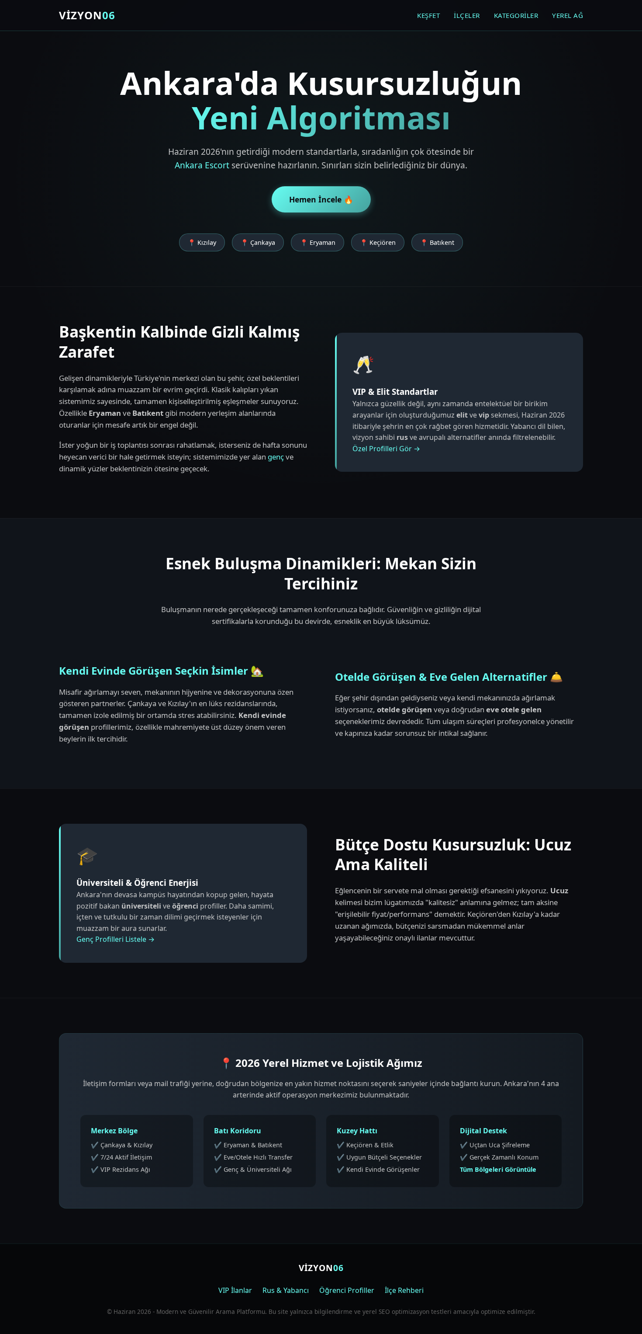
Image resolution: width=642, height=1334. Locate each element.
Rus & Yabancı (285, 1290)
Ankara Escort (202, 165)
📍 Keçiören (378, 242)
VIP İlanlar (235, 1290)
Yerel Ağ (567, 15)
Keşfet (428, 15)
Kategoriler (516, 15)
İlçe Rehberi (404, 1290)
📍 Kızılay (202, 242)
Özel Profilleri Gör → (386, 448)
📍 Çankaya (258, 242)
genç (276, 457)
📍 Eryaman (317, 242)
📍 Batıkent (437, 242)
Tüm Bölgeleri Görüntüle (498, 1169)
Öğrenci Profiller (346, 1290)
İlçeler (467, 15)
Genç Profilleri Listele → (115, 939)
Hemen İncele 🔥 (321, 199)
